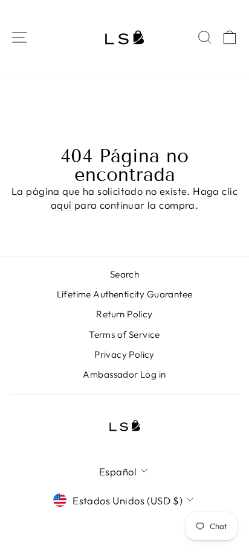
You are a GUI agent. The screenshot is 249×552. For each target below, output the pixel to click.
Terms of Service (124, 334)
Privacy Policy (124, 354)
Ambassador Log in (124, 374)
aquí (61, 204)
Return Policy (124, 314)
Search (124, 274)
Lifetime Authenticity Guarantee (125, 294)
